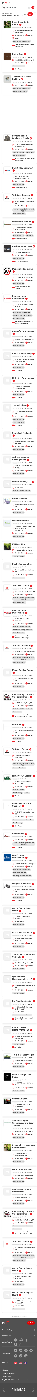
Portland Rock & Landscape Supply (20, 137)
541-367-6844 (19, 446)
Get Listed (31, 1323)
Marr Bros (16, 724)
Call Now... (18, 741)
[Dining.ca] (18, 1390)
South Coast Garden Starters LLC (21, 1190)
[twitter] (31, 1350)
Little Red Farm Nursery (23, 378)
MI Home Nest (18, 544)
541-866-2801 (19, 1134)
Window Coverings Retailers (22, 315)
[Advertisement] (18, 114)
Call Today (18, 425)
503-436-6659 (19, 1088)
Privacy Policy (6, 1376)
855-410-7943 (19, 966)
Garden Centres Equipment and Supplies (23, 210)
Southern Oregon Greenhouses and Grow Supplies (23, 1123)
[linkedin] (26, 1356)
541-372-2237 (19, 280)
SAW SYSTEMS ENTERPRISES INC (20, 1028)
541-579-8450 (19, 990)
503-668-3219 (19, 63)
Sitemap (5, 1370)
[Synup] (27, 1340)
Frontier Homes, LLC (21, 481)
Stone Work (30, 152)
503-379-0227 (19, 840)
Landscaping (17, 793)
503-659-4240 (19, 232)
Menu (16, 38)
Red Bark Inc (18, 833)
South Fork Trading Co (22, 433)
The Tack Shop (19, 405)
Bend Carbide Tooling (22, 353)
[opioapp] (21, 1356)
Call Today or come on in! (23, 796)
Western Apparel (18, 422)
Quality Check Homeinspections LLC (22, 977)
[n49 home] (24, 14)
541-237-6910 (19, 943)
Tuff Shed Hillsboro (21, 645)
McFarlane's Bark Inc (21, 221)
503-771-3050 (19, 817)
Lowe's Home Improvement (18, 856)
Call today (18, 1047)
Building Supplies (19, 155)
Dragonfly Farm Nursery (23, 331)
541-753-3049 (19, 416)
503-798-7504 (19, 181)
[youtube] (16, 1356)
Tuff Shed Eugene (20, 749)
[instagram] (21, 1350)
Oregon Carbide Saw (21, 883)
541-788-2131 (19, 1063)
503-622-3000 (19, 470)
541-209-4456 (19, 206)
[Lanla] (16, 1344)
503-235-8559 (19, 894)
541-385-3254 (19, 1281)
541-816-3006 (19, 706)
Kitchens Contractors (20, 91)
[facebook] (16, 1350)
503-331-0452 (19, 1178)
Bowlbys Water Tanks (22, 246)
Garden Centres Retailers (21, 41)
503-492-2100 (19, 35)
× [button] (28, 8)
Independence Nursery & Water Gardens (23, 1146)
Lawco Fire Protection (22, 932)
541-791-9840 (19, 866)
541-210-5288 (19, 255)
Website (30, 35)
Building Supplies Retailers (22, 876)
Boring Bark (17, 54)
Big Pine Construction (22, 1001)
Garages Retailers (19, 214)
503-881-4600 (19, 575)
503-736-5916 (19, 533)
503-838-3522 (19, 1158)
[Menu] (33, 3)
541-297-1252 (19, 1200)
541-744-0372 (19, 391)
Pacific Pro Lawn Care (22, 564)
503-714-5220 (19, 85)
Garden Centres (18, 66)
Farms (28, 1015)
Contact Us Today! (21, 187)
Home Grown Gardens (22, 776)
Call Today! (18, 69)
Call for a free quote (21, 261)
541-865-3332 (19, 1012)
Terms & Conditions (8, 1373)
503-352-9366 (19, 553)
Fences (27, 793)
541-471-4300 (19, 309)
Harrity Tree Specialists (23, 1169)
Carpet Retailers (18, 318)
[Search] (32, 7)
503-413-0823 (19, 487)
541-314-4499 (19, 1223)
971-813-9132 (19, 509)
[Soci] (20, 1344)
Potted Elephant (19, 498)
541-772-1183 (19, 1252)
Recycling (29, 235)
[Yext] (16, 1340)
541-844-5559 (19, 342)
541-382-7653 (19, 364)
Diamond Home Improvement (19, 297)
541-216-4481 (19, 594)
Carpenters (17, 712)
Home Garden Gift (20, 520)
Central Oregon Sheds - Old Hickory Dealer (23, 695)
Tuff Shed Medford (20, 586)
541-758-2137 (19, 786)
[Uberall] (22, 1340)
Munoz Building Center (22, 269)
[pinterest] (26, 1350)
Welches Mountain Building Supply (20, 458)
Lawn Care (29, 820)
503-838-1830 (19, 735)
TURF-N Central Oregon (23, 1055)
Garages (29, 709)
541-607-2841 (19, 760)
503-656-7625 (19, 149)
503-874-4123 (19, 1109)
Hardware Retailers (19, 872)
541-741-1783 (19, 1041)
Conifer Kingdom (20, 1099)
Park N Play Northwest (22, 168)
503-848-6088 (19, 654)
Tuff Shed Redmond (21, 195)
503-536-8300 (19, 921)
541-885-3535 (19, 623)
